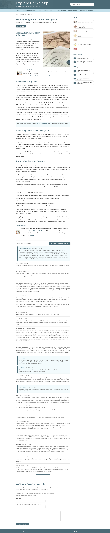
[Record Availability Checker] (18, 232)
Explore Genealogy (32, 3)
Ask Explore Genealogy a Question (59, 243)
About (53, 531)
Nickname (18, 498)
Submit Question (22, 524)
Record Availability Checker (29, 10)
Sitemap (81, 531)
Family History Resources (26, 14)
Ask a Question (20, 26)
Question (18, 510)
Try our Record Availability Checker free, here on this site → (38, 76)
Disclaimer (59, 531)
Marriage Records (72, 10)
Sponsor (92, 531)
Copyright (75, 531)
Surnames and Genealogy (86, 10)
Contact (87, 531)
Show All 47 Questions (43, 475)
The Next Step (21, 226)
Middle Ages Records (60, 10)
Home (18, 10)
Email (29, 504)
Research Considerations (45, 10)
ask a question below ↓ (42, 123)
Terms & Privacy (67, 531)
